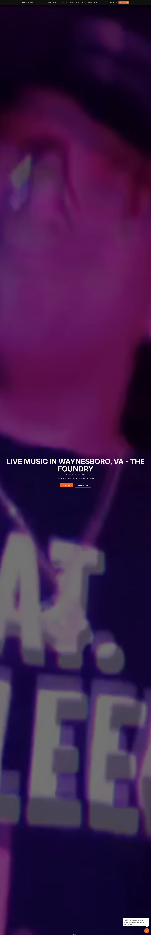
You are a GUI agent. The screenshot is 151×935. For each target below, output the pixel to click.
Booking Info (92, 2)
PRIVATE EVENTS (81, 2)
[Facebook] (116, 2)
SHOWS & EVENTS (52, 2)
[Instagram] (111, 2)
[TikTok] (114, 2)
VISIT (71, 2)
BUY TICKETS (124, 2)
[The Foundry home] (27, 2)
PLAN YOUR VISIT (83, 485)
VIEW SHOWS (67, 485)
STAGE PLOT (63, 2)
